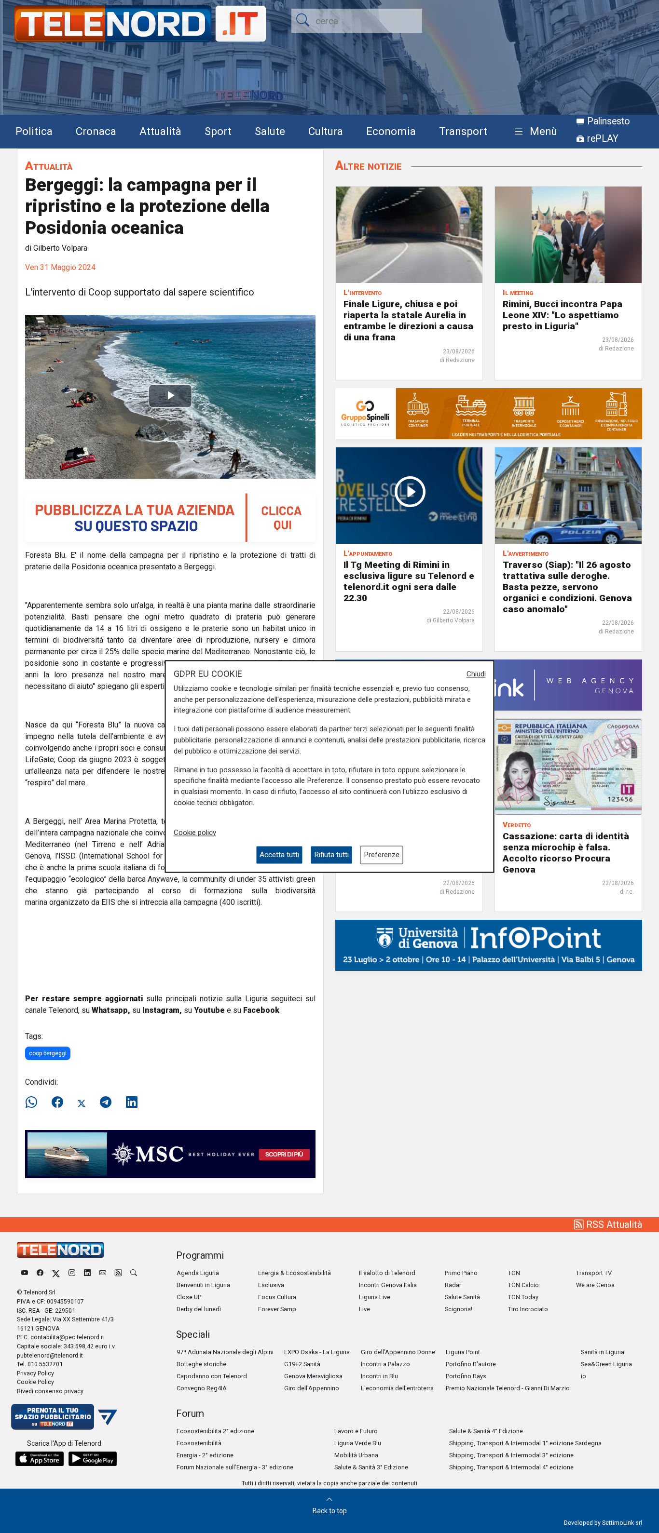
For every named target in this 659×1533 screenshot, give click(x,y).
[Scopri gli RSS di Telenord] (118, 1272)
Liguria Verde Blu (357, 1443)
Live (364, 1309)
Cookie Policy (35, 1381)
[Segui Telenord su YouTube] (24, 1272)
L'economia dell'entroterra (397, 1388)
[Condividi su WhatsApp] (34, 1102)
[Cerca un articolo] (133, 1272)
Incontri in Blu (379, 1376)
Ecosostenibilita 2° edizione (215, 1431)
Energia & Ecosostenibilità (294, 1273)
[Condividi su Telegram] (106, 1102)
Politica (34, 131)
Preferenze (381, 854)
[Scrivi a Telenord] (102, 1272)
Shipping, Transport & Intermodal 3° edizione (511, 1455)
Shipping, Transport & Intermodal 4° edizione (511, 1467)
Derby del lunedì (199, 1309)
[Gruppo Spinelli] (488, 412)
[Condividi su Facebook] (57, 1102)
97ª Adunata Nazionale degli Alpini (225, 1352)
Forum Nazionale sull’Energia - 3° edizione (235, 1467)
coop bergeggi (48, 1053)
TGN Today (523, 1297)
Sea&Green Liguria (606, 1364)
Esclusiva (271, 1285)
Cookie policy (195, 832)
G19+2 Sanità (302, 1364)
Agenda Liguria (198, 1273)
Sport (218, 131)
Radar (453, 1285)
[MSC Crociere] (170, 1153)
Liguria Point (463, 1352)
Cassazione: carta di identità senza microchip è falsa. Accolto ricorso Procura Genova (566, 853)
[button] (534, 132)
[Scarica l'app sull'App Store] (39, 1458)
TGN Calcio (523, 1285)
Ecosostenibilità (199, 1443)
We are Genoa (595, 1285)
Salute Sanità (462, 1297)
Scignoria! (458, 1309)
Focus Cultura (277, 1297)
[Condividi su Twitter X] (81, 1102)
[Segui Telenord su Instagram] (72, 1272)
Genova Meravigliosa (313, 1376)
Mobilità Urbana (356, 1455)
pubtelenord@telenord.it (50, 1355)
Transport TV (594, 1273)
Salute (270, 131)
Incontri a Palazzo (385, 1364)
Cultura (325, 131)
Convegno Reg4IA (202, 1388)
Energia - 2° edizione (205, 1455)
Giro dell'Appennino (311, 1388)
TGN (514, 1273)
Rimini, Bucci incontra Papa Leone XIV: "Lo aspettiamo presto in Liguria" (562, 315)
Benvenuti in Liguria (203, 1285)
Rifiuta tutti (331, 854)
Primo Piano (461, 1273)
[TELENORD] (60, 1250)
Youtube (209, 1010)
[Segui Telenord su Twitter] (56, 1272)
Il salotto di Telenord (387, 1273)
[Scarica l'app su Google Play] (92, 1458)
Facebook (261, 1010)
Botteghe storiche (201, 1364)
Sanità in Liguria (602, 1352)
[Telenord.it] (64, 1416)
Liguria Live (374, 1297)
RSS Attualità (613, 1224)
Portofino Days (466, 1376)
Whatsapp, (111, 1010)
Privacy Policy (35, 1373)
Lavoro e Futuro (356, 1431)
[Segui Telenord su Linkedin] (87, 1272)
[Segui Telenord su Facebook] (40, 1272)
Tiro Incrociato (528, 1309)
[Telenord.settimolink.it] (170, 517)
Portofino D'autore (471, 1364)
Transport (463, 131)
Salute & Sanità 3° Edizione (371, 1467)
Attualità (160, 131)
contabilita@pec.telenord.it (67, 1337)
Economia (391, 131)
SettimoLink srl (622, 1522)
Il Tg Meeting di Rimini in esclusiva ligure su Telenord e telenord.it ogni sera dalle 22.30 (408, 581)
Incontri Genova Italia (388, 1285)
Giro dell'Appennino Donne (398, 1352)
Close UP (189, 1297)
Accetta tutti (279, 854)
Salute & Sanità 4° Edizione (486, 1431)
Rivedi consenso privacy (50, 1391)
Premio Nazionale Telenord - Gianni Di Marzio (508, 1388)
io (583, 1376)
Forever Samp (277, 1309)
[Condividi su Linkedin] (132, 1102)
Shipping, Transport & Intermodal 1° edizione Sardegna (525, 1443)
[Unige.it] (488, 944)
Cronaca (96, 131)
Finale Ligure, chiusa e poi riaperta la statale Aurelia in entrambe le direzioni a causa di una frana (408, 320)
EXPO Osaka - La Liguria (317, 1352)
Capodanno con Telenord (212, 1376)
